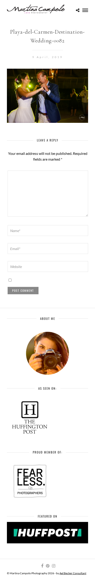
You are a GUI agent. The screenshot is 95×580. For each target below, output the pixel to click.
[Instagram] (53, 566)
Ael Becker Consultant (72, 573)
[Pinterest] (47, 566)
